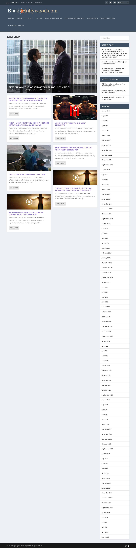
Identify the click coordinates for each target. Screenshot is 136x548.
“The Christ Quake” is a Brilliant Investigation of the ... (36, 2)
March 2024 (106, 248)
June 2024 (105, 233)
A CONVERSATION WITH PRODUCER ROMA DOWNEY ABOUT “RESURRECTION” (26, 213)
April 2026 (105, 130)
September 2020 (107, 449)
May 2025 (105, 179)
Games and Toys (108, 19)
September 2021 (107, 395)
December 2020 (107, 434)
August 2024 (106, 224)
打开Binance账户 (107, 84)
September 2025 (107, 165)
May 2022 (105, 356)
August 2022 (106, 341)
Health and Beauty (53, 19)
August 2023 (106, 282)
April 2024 (105, 243)
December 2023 (107, 263)
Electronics (92, 19)
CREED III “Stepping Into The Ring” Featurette (70, 124)
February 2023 (106, 312)
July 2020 (105, 459)
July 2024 (105, 228)
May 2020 (105, 468)
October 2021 (106, 390)
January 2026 (106, 145)
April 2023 (105, 302)
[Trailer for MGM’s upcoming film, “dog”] (29, 158)
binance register (107, 91)
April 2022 (105, 361)
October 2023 (106, 273)
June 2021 (105, 410)
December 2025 (107, 150)
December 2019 (107, 493)
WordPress (39, 546)
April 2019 (105, 532)
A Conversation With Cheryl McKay (113, 85)
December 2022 (107, 321)
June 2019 (105, 522)
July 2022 (105, 346)
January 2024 (106, 258)
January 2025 (106, 199)
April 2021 (105, 419)
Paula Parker (18, 90)
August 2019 (106, 512)
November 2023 (107, 268)
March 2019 (106, 537)
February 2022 (106, 370)
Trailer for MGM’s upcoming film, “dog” (27, 174)
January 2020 (106, 488)
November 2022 (107, 326)
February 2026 (106, 140)
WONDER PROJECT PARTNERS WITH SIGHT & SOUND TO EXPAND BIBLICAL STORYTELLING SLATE (114, 70)
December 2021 (107, 380)
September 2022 (107, 336)
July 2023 (105, 287)
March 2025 (106, 189)
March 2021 (106, 424)
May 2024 (105, 238)
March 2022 (106, 366)
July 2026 (105, 116)
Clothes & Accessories (74, 19)
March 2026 (106, 135)
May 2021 (105, 415)
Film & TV (20, 19)
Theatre (39, 19)
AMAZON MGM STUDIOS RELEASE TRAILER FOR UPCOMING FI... (40, 87)
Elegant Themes (20, 546)
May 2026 (105, 126)
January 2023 (106, 317)
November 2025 (107, 155)
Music (30, 19)
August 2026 (106, 111)
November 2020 (107, 439)
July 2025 (105, 175)
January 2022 (106, 375)
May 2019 (105, 527)
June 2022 (105, 351)
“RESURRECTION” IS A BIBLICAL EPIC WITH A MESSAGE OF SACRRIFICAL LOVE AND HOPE (73, 189)
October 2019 (106, 503)
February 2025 (106, 194)
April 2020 (105, 473)
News (37, 90)
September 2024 (107, 219)
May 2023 (105, 297)
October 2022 (106, 331)
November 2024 (107, 209)
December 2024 (107, 204)
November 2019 (107, 498)
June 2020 (105, 463)
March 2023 (106, 307)
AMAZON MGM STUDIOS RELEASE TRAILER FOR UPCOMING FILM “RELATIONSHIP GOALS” (28, 99)
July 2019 (105, 517)
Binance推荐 (106, 97)
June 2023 (105, 292)
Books (11, 19)
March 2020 (106, 478)
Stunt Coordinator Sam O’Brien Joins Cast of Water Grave (114, 63)
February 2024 (106, 253)
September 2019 (107, 508)
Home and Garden (16, 25)
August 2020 (106, 454)
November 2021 (107, 385)
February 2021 (106, 429)
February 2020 (106, 483)
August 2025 (106, 170)
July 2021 (105, 405)
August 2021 (106, 400)
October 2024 (106, 214)
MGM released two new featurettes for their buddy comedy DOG (73, 149)
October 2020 (106, 444)
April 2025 (105, 184)
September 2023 (107, 277)
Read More (14, 114)
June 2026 (105, 121)
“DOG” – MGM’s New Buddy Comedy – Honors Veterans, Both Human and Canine (29, 124)
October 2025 (106, 160)
